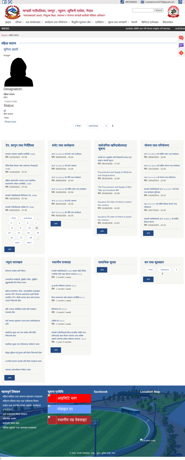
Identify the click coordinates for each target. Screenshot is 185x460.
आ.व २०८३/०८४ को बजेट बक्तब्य (64, 165)
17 (21, 237)
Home (4, 35)
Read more (10, 121)
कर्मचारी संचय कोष (11, 423)
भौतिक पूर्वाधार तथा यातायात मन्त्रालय (19, 427)
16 (12, 237)
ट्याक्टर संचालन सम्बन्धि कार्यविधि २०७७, (20, 154)
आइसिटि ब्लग (66, 398)
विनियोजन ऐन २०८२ (59, 309)
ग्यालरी (134, 22)
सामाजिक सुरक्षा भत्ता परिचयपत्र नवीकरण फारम (22, 344)
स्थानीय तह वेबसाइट (71, 420)
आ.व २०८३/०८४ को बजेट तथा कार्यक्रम (66, 154)
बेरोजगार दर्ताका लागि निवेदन (15, 271)
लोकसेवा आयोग (9, 418)
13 (19, 233)
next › (17, 242)
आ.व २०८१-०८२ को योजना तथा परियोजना (159, 177)
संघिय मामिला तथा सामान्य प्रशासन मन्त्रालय (22, 396)
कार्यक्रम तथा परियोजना (56, 22)
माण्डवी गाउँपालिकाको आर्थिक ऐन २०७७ (19, 207)
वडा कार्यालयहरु (33, 22)
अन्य (9, 249)
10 (29, 228)
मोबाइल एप (64, 409)
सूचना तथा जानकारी (117, 22)
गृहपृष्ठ (8, 22)
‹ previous (93, 126)
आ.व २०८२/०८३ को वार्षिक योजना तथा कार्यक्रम (162, 165)
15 (38, 233)
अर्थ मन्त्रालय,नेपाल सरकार (15, 414)
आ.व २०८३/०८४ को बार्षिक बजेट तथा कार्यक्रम (161, 154)
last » (29, 242)
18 (30, 237)
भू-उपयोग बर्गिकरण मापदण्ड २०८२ (64, 286)
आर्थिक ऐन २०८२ (58, 321)
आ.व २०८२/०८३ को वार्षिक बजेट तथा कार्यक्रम (69, 189)
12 (9, 233)
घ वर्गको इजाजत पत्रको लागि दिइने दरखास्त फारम (23, 361)
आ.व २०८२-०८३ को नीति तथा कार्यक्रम (66, 212)
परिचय (18, 22)
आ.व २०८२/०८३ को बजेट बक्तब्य (64, 201)
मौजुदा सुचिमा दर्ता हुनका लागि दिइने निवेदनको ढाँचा (23, 352)
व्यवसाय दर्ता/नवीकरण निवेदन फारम (18, 370)
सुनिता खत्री (11, 49)
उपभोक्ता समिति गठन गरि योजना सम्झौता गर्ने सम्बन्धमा (142, 28)
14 (28, 233)
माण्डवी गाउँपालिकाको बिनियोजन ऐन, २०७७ (21, 195)
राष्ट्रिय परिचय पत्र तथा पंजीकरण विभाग (21, 401)
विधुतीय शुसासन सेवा (81, 22)
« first (78, 126)
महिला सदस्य (9, 94)
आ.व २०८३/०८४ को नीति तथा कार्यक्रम (66, 177)
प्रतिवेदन (99, 22)
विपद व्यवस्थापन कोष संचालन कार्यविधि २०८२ (68, 297)
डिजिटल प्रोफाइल (149, 22)
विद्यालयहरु (168, 22)
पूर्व (5, 111)
